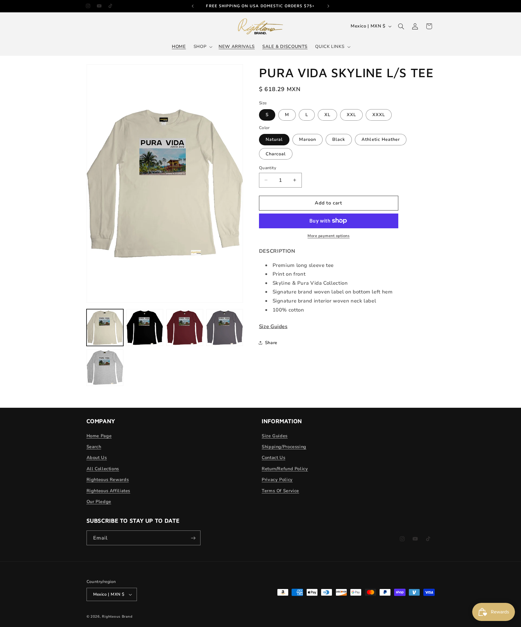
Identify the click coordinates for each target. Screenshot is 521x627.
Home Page (99, 436)
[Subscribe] (193, 537)
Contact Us (273, 457)
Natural (274, 139)
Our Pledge (99, 502)
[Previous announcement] (192, 6)
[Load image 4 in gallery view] (224, 327)
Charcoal (276, 153)
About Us (97, 457)
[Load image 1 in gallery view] (105, 327)
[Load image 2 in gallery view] (144, 327)
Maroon (307, 139)
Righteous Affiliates (109, 491)
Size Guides (273, 326)
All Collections (103, 469)
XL (327, 115)
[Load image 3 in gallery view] (184, 327)
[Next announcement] (328, 6)
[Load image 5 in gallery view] (105, 367)
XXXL (378, 115)
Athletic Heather (381, 139)
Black (338, 139)
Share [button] (271, 343)
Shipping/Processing (284, 447)
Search (94, 447)
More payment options (329, 235)
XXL (351, 115)
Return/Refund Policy (285, 469)
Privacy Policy (277, 480)
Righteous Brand (117, 616)
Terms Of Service (280, 491)
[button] (202, 46)
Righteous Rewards (108, 480)
